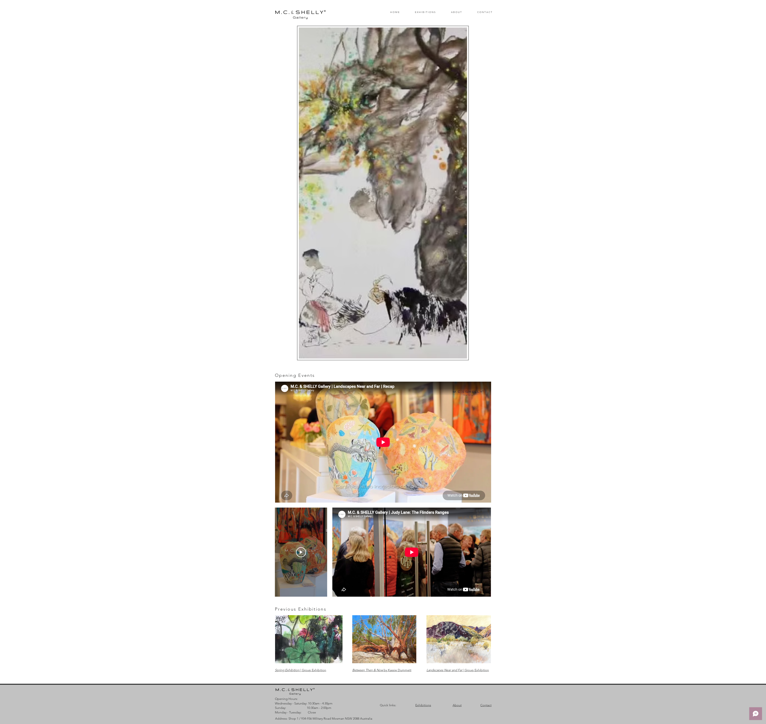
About (457, 705)
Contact (486, 705)
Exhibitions (423, 705)
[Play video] (301, 552)
